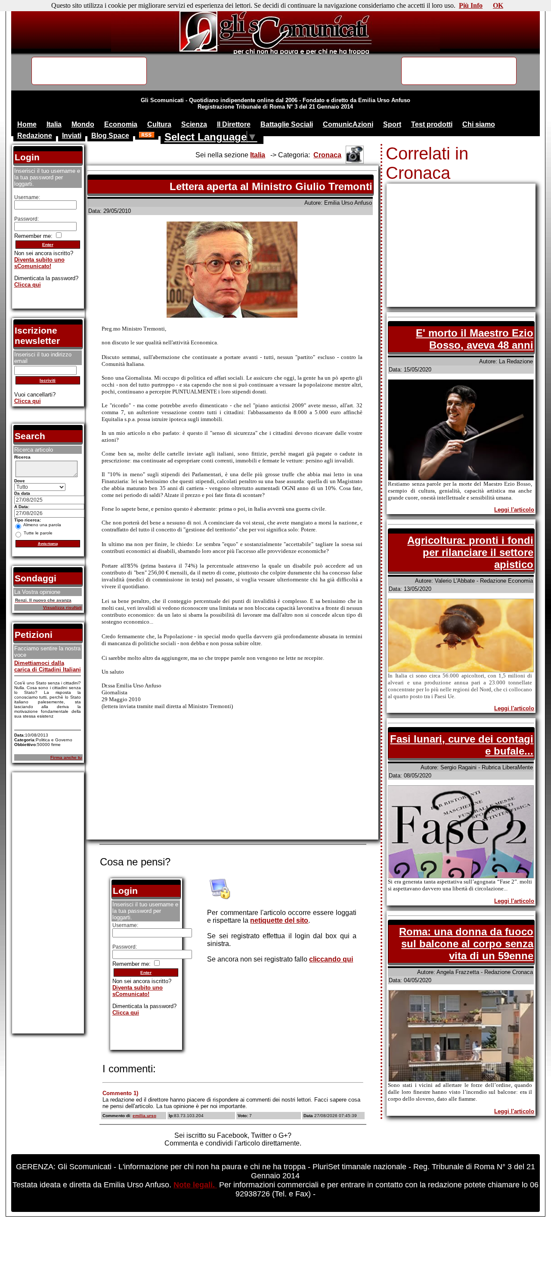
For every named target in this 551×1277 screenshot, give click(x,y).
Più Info (471, 5)
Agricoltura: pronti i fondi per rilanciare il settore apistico (470, 552)
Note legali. (195, 1184)
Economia (120, 124)
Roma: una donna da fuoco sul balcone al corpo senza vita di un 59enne (466, 944)
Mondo (82, 124)
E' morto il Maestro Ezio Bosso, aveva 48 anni (474, 339)
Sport (392, 124)
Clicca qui (125, 1012)
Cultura (159, 124)
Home (27, 124)
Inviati (71, 135)
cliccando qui (331, 959)
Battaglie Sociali (286, 124)
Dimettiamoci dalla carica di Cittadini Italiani (47, 666)
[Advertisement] (232, 778)
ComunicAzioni (348, 124)
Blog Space (110, 135)
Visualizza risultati (62, 607)
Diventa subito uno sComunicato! (137, 990)
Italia (54, 124)
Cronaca (327, 155)
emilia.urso (144, 1115)
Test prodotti (431, 124)
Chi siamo (478, 124)
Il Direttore (234, 124)
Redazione (34, 135)
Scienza (194, 124)
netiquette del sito (279, 920)
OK (498, 5)
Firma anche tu (66, 757)
